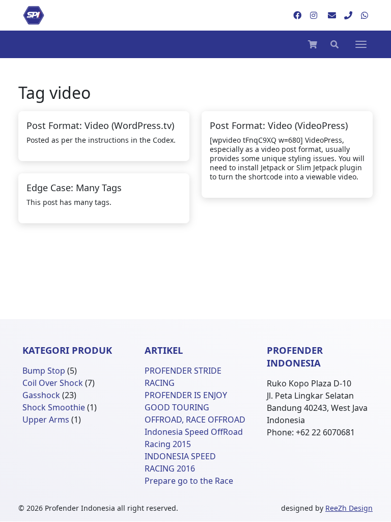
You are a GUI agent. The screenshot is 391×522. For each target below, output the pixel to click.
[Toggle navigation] (361, 44)
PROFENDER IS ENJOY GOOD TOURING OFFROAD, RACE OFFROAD (195, 407)
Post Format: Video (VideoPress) (279, 125)
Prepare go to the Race (189, 480)
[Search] (334, 44)
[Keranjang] (312, 44)
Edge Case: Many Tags (74, 187)
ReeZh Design (349, 508)
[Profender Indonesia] (33, 15)
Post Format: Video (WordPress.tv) (100, 125)
